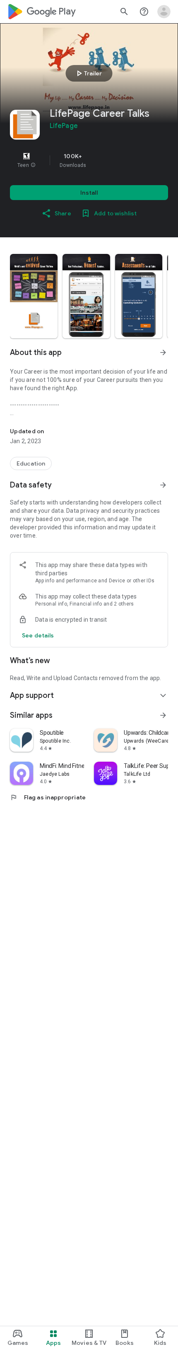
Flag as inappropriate (48, 797)
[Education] (31, 463)
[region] (89, 160)
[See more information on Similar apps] (163, 715)
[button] (33, 165)
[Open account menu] (164, 12)
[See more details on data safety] (38, 635)
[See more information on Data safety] (163, 485)
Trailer (88, 73)
